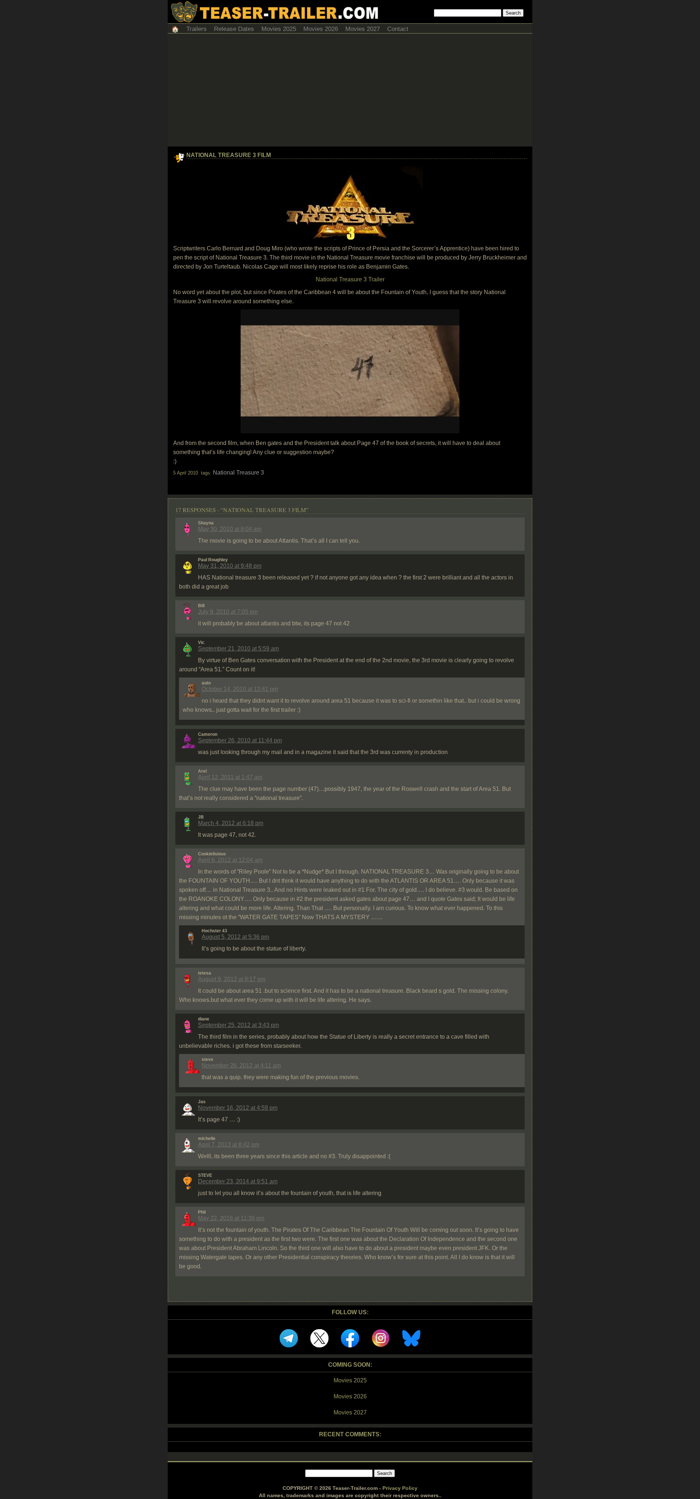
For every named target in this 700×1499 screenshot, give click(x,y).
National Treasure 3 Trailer (350, 279)
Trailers (196, 29)
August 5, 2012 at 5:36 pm (235, 937)
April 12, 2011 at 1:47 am (230, 777)
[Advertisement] (350, 92)
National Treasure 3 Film (228, 155)
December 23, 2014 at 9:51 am (237, 1181)
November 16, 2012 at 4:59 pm (237, 1108)
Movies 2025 (278, 29)
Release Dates (234, 29)
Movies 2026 (320, 29)
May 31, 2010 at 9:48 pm (229, 566)
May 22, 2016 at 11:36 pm (231, 1218)
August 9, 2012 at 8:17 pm (231, 979)
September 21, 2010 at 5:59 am (238, 648)
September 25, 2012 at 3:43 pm (238, 1025)
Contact (397, 29)
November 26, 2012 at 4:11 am (241, 1065)
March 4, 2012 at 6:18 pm (230, 823)
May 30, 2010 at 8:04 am (229, 529)
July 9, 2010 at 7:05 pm (228, 612)
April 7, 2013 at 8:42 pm (228, 1144)
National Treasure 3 (238, 472)
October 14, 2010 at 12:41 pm (240, 689)
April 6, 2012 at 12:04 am (230, 860)
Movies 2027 (362, 29)
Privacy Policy (399, 1488)
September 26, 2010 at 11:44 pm (240, 740)
